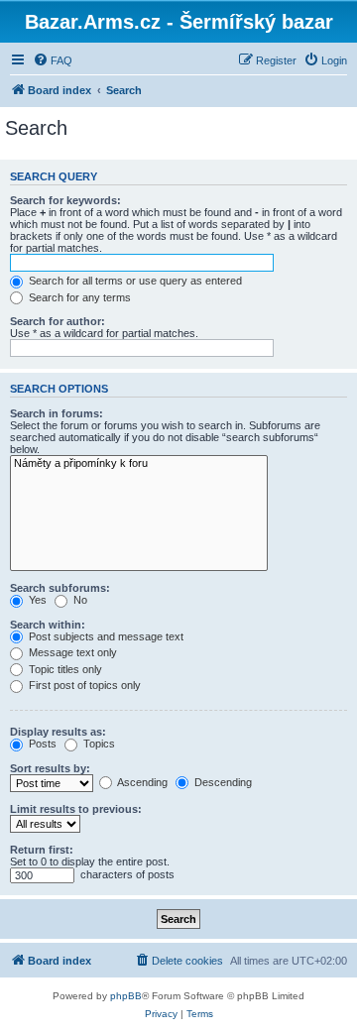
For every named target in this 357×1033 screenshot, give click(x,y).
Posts (41, 743)
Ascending (141, 782)
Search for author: (57, 321)
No (78, 600)
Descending (221, 782)
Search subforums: (60, 588)
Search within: (47, 625)
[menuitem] (52, 60)
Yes (36, 600)
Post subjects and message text (104, 636)
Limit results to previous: (76, 809)
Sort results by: (50, 768)
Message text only (71, 652)
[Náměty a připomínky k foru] (139, 464)
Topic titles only (64, 669)
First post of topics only (83, 685)
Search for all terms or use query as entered (134, 281)
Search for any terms (78, 297)
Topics (97, 743)
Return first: (41, 850)
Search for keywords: (65, 200)
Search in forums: (56, 413)
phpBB (126, 995)
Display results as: (58, 732)
